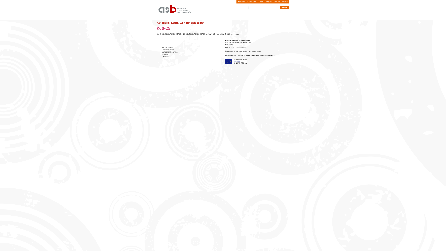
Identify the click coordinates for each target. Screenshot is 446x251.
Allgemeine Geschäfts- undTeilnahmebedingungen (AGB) (170, 51)
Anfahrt (277, 2)
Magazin (269, 2)
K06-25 (163, 28)
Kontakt (285, 2)
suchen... (285, 7)
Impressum (165, 54)
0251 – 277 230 (229, 47)
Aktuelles (241, 2)
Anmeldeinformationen (168, 49)
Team (261, 2)
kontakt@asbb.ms (241, 47)
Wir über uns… (252, 2)
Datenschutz (165, 56)
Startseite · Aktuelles (167, 47)
